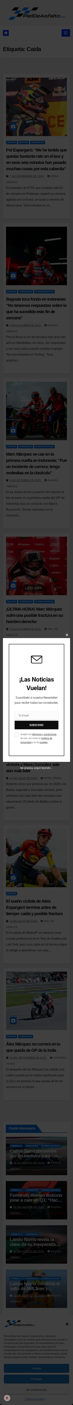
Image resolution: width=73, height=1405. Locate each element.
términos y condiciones (44, 734)
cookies (43, 742)
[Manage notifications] (7, 1398)
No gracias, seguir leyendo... (36, 767)
